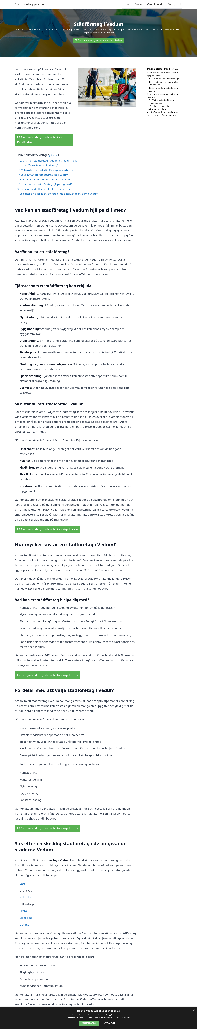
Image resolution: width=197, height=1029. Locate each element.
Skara (23, 911)
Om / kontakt (155, 4)
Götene (24, 924)
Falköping (26, 897)
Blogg (171, 4)
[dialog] (98, 1018)
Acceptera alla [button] (89, 1023)
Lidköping (26, 918)
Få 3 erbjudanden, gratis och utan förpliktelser (98, 40)
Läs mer (127, 1017)
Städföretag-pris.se (29, 4)
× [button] (194, 1010)
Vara (23, 884)
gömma (53, 155)
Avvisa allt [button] (109, 1023)
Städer (139, 4)
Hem (127, 4)
